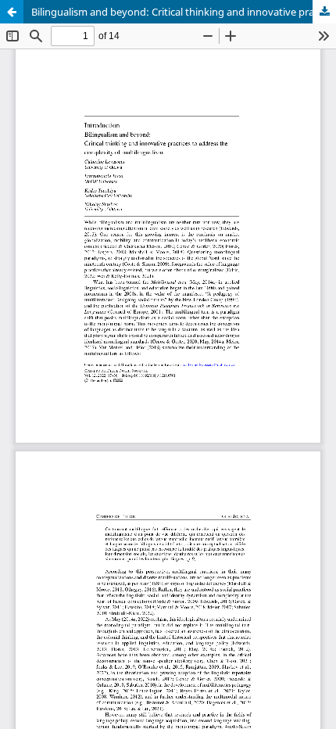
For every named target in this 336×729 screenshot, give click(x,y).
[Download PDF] (324, 11)
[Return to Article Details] (11, 11)
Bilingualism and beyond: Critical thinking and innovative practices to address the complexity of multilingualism (183, 12)
